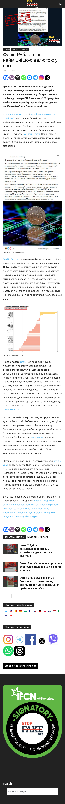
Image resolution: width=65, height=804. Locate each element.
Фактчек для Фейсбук (20, 49)
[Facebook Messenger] (29, 77)
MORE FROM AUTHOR (37, 537)
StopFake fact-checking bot (20, 665)
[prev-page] (5, 596)
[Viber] (12, 77)
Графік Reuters (11, 259)
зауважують (36, 437)
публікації (8, 118)
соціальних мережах (17, 114)
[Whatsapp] (23, 77)
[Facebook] (6, 77)
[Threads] (47, 77)
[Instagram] (41, 77)
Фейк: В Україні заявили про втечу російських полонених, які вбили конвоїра (41, 567)
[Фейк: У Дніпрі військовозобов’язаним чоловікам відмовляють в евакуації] (10, 549)
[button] (5, 4)
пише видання (11, 409)
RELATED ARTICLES (14, 537)
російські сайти (31, 134)
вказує (23, 361)
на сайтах (35, 114)
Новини (7, 49)
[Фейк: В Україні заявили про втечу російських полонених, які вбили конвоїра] (10, 567)
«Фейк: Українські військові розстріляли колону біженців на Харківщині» (31, 508)
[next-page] (10, 596)
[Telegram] (35, 77)
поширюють (48, 114)
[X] (17, 77)
